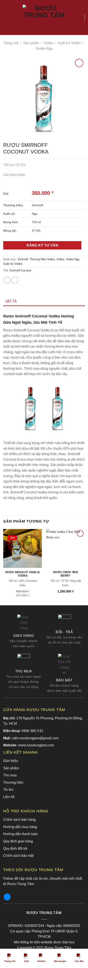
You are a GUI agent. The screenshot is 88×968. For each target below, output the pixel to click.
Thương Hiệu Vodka (42, 259)
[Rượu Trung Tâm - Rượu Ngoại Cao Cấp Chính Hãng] (44, 17)
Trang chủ (11, 43)
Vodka (48, 43)
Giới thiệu (10, 761)
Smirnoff (23, 259)
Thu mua (10, 775)
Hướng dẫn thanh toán (20, 834)
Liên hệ (9, 797)
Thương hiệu (13, 782)
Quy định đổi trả (15, 848)
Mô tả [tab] (11, 301)
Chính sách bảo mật (18, 855)
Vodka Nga (44, 48)
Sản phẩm (31, 43)
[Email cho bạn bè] (14, 280)
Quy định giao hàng (18, 841)
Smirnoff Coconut (20, 270)
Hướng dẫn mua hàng (20, 827)
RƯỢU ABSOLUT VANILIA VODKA (22, 574)
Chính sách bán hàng (19, 819)
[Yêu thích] (79, 17)
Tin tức (8, 789)
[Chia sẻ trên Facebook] (7, 280)
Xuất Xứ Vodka (69, 43)
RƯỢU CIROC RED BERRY (65, 574)
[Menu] (5, 17)
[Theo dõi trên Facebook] (7, 897)
